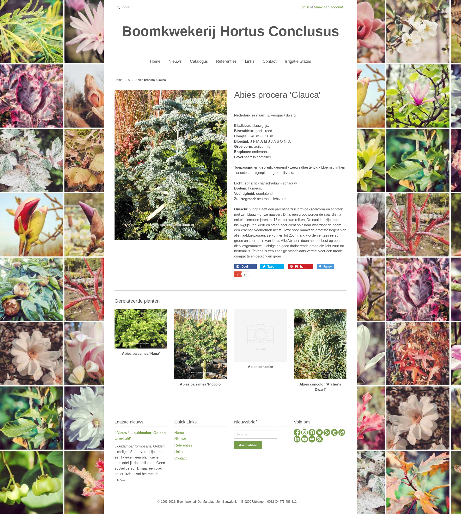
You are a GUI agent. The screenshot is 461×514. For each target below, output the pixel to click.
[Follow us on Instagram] (304, 433)
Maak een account (328, 7)
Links (178, 452)
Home (179, 432)
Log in (304, 7)
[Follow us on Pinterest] (312, 433)
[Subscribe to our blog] (319, 440)
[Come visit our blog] (334, 433)
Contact (180, 458)
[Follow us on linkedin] (297, 440)
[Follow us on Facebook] (297, 433)
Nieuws (180, 439)
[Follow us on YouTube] (304, 440)
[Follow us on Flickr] (312, 440)
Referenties (183, 445)
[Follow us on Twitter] (319, 433)
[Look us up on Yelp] (341, 433)
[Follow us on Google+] (326, 433)
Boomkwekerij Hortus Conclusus (230, 31)
